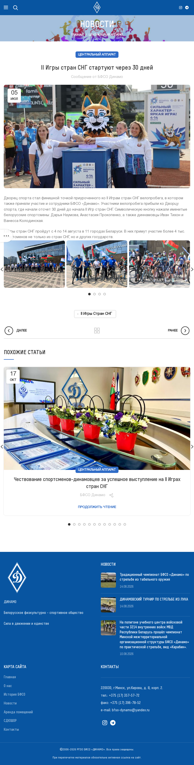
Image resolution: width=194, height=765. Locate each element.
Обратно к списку (97, 330)
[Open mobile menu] (6, 8)
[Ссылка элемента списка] (145, 688)
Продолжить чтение (97, 507)
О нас (8, 686)
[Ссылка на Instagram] (181, 7)
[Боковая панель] (6, 236)
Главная (77, 35)
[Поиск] (15, 8)
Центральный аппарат (106, 35)
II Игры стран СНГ (96, 314)
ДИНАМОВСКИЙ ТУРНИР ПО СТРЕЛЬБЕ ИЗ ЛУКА (154, 599)
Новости (10, 703)
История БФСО (14, 694)
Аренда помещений (18, 712)
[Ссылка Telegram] (187, 7)
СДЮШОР (10, 721)
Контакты (11, 729)
